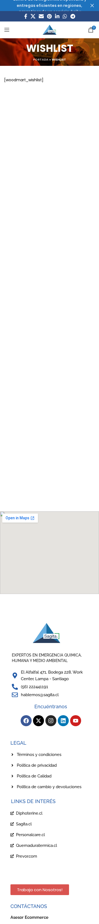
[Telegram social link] (73, 16)
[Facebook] (26, 720)
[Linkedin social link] (57, 16)
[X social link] (33, 16)
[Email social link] (41, 16)
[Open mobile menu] (6, 29)
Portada (40, 59)
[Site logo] (49, 29)
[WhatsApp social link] (65, 16)
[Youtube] (75, 720)
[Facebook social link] (26, 16)
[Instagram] (50, 720)
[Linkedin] (63, 720)
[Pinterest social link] (49, 16)
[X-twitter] (38, 720)
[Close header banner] (92, 5)
